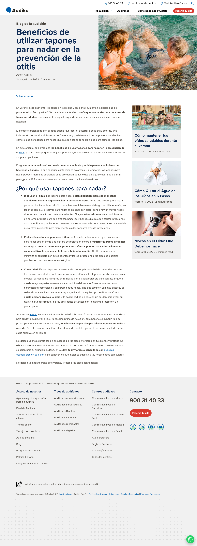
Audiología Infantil (102, 450)
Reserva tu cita (183, 11)
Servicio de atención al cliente (29, 416)
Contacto (136, 391)
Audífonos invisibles (65, 417)
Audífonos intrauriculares (68, 404)
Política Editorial (25, 457)
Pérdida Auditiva (25, 408)
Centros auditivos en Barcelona (103, 406)
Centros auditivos (103, 391)
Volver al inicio (24, 96)
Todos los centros (101, 457)
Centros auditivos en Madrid (107, 398)
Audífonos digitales (64, 430)
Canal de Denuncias (130, 494)
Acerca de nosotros (29, 391)
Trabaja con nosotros (28, 431)
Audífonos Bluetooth (65, 411)
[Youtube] (160, 428)
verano (33, 314)
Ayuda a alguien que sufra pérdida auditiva (31, 399)
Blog (18, 444)
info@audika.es (65, 494)
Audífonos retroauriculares (69, 398)
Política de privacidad (98, 494)
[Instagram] (151, 428)
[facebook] (133, 428)
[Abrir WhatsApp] (190, 539)
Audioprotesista (100, 437)
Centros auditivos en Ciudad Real (108, 416)
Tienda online (24, 424)
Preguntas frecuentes (28, 450)
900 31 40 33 (147, 400)
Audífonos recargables (66, 424)
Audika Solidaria (25, 437)
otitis (21, 152)
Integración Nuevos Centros (32, 463)
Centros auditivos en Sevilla (107, 431)
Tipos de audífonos (66, 391)
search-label (192, 3)
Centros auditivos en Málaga (108, 424)
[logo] (17, 10)
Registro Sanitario (101, 444)
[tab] (103, 11)
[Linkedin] (142, 428)
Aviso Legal (114, 494)
